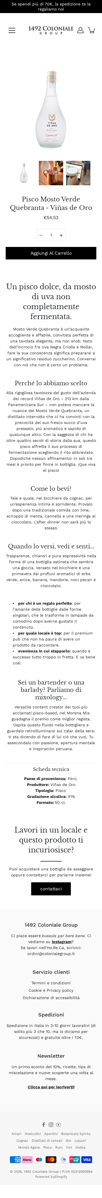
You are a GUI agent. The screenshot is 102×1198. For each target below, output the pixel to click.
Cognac (22, 1141)
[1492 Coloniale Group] (51, 30)
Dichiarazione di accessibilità (51, 997)
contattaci (51, 888)
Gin (68, 1141)
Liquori (80, 1141)
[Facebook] (43, 1124)
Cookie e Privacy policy (51, 990)
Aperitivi (51, 1134)
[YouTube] (58, 1124)
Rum (59, 1147)
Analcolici (33, 1134)
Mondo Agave (29, 1147)
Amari (16, 1134)
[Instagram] (51, 1124)
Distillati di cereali (47, 1141)
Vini (69, 1147)
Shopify (61, 1177)
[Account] (80, 30)
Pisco (47, 1147)
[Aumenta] (61, 235)
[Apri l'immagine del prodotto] (51, 109)
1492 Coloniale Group (41, 1172)
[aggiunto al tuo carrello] (91, 30)
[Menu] (12, 30)
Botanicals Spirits (75, 1134)
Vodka (80, 1147)
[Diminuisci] (41, 235)
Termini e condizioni (51, 983)
